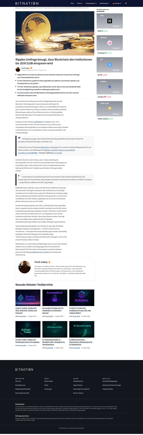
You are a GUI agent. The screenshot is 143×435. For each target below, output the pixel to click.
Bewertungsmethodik (22, 393)
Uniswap (101, 53)
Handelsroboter (78, 381)
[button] (126, 3)
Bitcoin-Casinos (78, 393)
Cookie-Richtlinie (108, 389)
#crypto (54, 147)
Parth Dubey (41, 262)
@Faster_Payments (51, 150)
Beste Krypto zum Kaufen (81, 389)
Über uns (18, 381)
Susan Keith (22, 316)
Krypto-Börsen (77, 385)
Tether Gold (102, 119)
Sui (99, 75)
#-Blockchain (44, 147)
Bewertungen (104, 3)
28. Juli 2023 (58, 153)
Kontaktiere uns (20, 385)
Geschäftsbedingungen (110, 381)
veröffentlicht (38, 122)
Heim (72, 3)
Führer (79, 3)
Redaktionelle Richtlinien (23, 389)
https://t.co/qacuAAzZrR (66, 150)
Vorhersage (48, 389)
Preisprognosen (90, 3)
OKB (99, 31)
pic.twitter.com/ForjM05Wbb (27, 153)
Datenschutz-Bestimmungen (112, 385)
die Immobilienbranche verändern (38, 252)
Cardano (101, 97)
